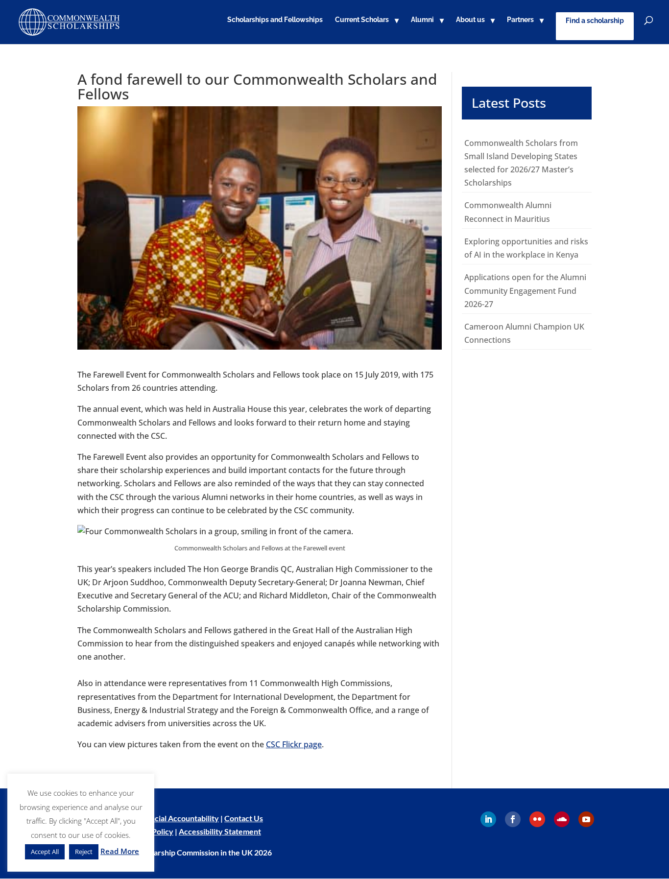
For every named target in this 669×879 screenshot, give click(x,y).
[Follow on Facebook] (513, 819)
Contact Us (243, 818)
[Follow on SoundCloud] (562, 819)
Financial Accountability (177, 818)
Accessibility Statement (220, 831)
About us (470, 20)
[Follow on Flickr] (537, 819)
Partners (520, 20)
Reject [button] (84, 851)
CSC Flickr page (294, 744)
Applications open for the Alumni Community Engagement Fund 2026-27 (525, 290)
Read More (119, 851)
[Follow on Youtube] (586, 819)
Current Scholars (362, 20)
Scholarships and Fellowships (275, 20)
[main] (334, 416)
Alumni (422, 20)
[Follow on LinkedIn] (488, 819)
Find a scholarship (595, 20)
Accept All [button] (45, 851)
